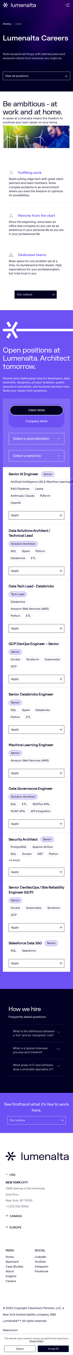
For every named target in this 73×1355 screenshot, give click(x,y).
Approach (12, 1262)
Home (7, 24)
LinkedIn (40, 1257)
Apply (15, 515)
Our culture (24, 294)
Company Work (36, 421)
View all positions (16, 76)
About (10, 1271)
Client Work (36, 410)
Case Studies (14, 1266)
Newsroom (10, 1330)
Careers (11, 1281)
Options (20, 1348)
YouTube (40, 1262)
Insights (11, 1276)
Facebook (41, 1271)
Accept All (53, 1348)
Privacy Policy (37, 1341)
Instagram (41, 1266)
